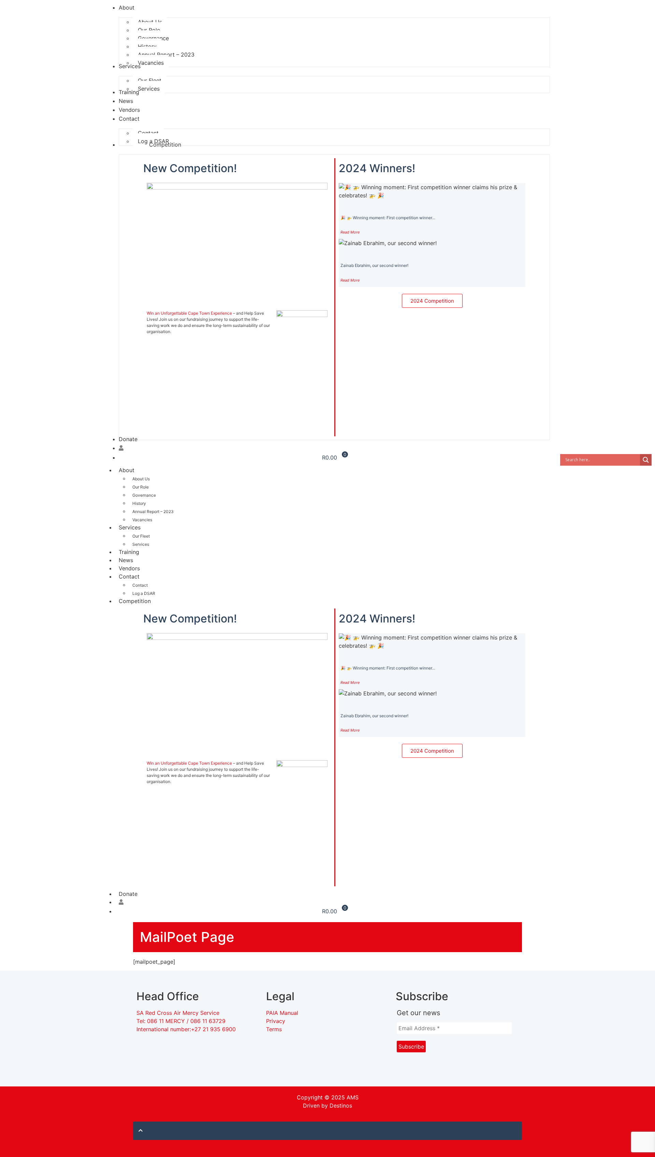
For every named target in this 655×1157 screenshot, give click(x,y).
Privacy (275, 1021)
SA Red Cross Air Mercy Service (177, 1012)
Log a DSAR (143, 593)
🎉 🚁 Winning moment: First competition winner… (387, 217)
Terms (274, 1029)
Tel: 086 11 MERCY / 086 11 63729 (181, 1021)
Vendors (129, 568)
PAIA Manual (282, 1012)
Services (130, 527)
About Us (141, 478)
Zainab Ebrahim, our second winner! (374, 265)
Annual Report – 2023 (153, 511)
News (126, 560)
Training (129, 552)
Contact (129, 576)
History (139, 503)
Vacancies (142, 519)
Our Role (140, 487)
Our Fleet (141, 536)
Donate (128, 893)
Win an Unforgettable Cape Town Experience (189, 313)
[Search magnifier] (646, 460)
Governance (144, 495)
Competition (135, 601)
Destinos (341, 1105)
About (126, 470)
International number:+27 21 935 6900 (186, 1029)
